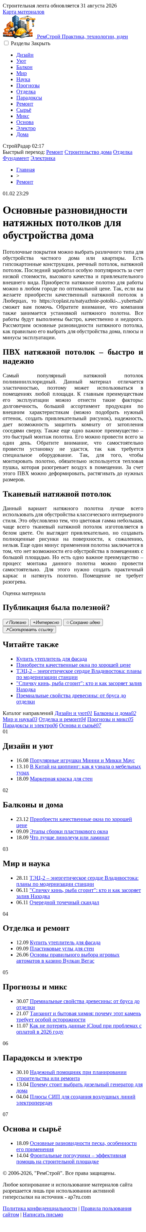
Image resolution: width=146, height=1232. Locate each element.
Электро (26, 128)
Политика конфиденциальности (40, 1208)
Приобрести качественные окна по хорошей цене (73, 665)
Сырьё (23, 110)
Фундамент (16, 158)
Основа (25, 122)
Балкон (24, 67)
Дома (22, 134)
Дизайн (25, 55)
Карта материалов (23, 12)
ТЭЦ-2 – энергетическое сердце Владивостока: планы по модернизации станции (77, 881)
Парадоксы (29, 98)
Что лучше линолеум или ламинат (69, 837)
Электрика (43, 158)
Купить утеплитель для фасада (51, 659)
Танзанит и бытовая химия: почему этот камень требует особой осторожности (78, 1016)
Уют (21, 61)
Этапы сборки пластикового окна (69, 831)
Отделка (26, 91)
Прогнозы (28, 85)
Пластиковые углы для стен (62, 948)
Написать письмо (43, 1214)
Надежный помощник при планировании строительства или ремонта (71, 1075)
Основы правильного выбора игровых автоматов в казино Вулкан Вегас (68, 958)
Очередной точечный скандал (64, 902)
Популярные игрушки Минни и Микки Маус (82, 760)
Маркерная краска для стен (61, 779)
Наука (23, 79)
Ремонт (24, 104)
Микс (22, 116)
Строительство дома (88, 152)
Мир (21, 73)
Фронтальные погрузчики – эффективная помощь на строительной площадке (71, 1158)
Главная (25, 170)
